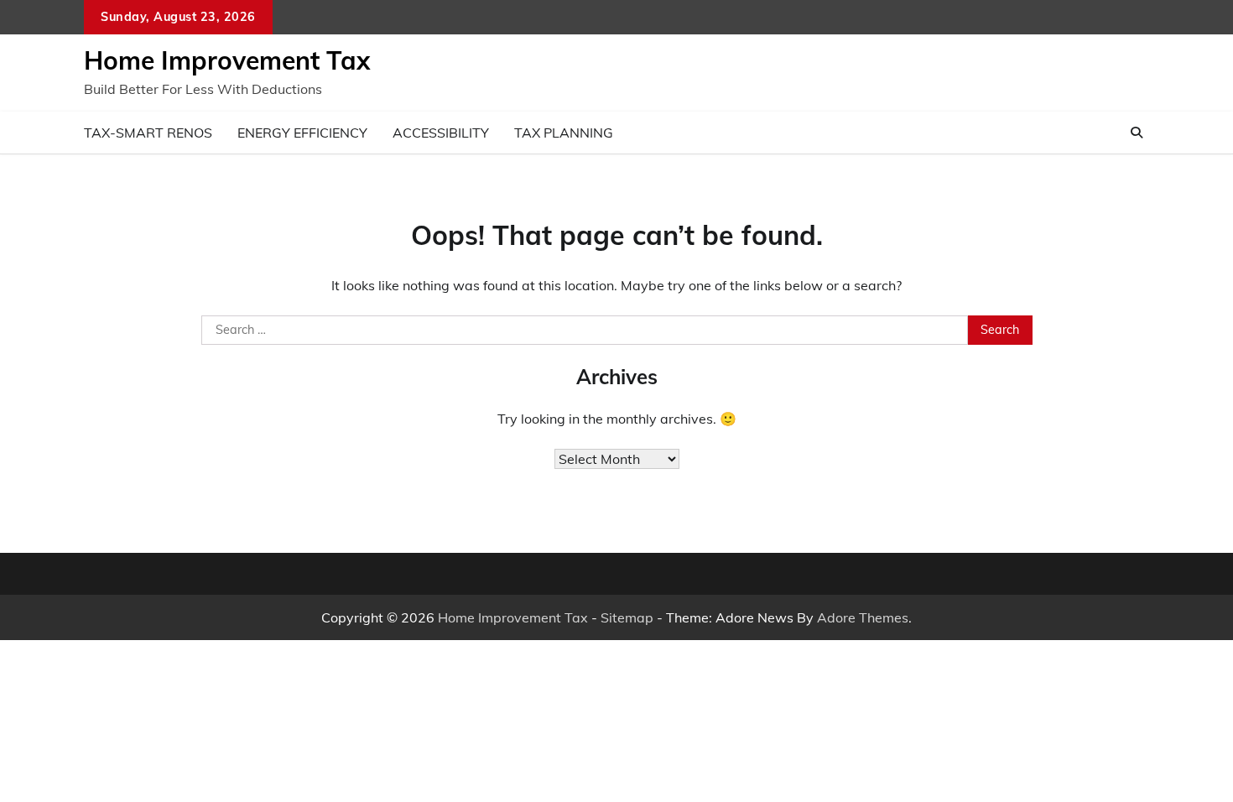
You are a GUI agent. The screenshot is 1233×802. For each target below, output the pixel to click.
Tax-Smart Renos (148, 132)
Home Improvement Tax (227, 60)
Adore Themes (862, 617)
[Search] (1136, 132)
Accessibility (441, 132)
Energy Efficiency (302, 132)
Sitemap (627, 617)
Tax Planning (563, 132)
